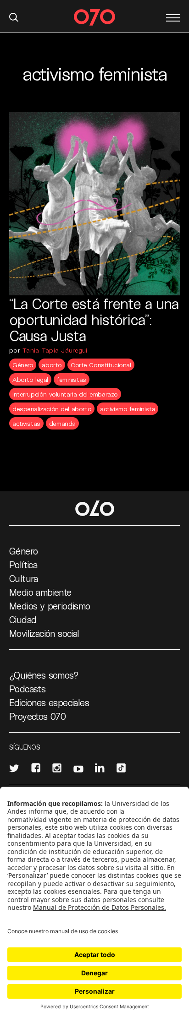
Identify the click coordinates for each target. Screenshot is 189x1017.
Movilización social (44, 633)
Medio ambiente (40, 592)
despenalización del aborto (51, 409)
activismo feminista (127, 409)
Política (23, 564)
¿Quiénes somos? (43, 674)
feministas (71, 379)
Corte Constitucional (101, 365)
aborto (51, 365)
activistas (26, 423)
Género (22, 365)
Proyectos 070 (37, 716)
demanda (62, 423)
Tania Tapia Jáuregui (55, 350)
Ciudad (22, 619)
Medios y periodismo (49, 605)
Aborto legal (30, 379)
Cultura (23, 578)
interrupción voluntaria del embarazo (65, 394)
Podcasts (27, 688)
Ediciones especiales (49, 702)
